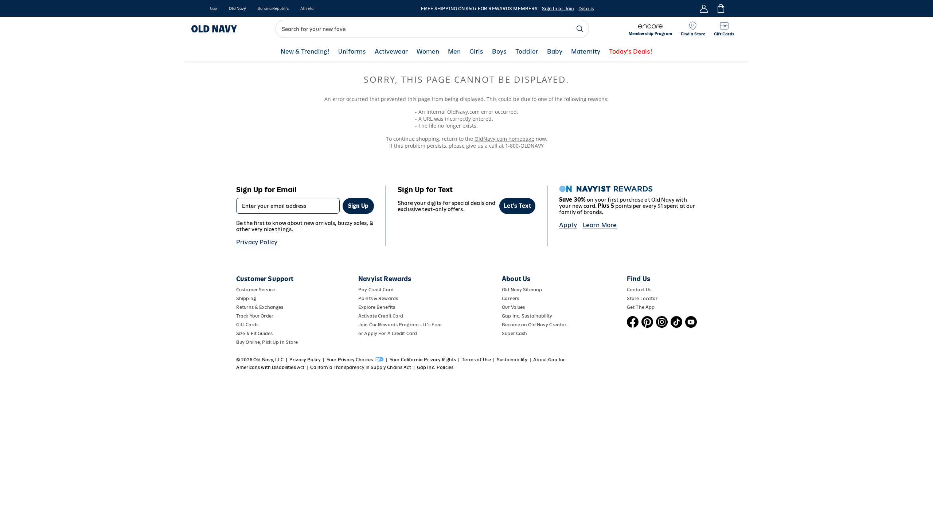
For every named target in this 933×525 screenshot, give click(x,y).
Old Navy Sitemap (522, 289)
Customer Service (255, 289)
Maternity (585, 51)
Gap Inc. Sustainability (527, 316)
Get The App (641, 307)
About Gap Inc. (550, 359)
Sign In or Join (558, 8)
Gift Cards (247, 324)
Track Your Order (254, 316)
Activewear (391, 51)
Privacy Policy (256, 242)
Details (586, 8)
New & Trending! (305, 51)
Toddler (526, 51)
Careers (510, 298)
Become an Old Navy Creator (534, 324)
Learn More (600, 225)
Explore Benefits (376, 307)
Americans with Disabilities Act (270, 367)
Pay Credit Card (376, 289)
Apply (568, 225)
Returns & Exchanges (259, 307)
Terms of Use (476, 359)
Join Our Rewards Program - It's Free (399, 324)
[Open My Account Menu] (703, 8)
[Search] (580, 29)
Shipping (246, 298)
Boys (499, 51)
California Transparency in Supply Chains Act (360, 367)
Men (454, 51)
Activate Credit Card (380, 316)
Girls (476, 51)
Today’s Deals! (630, 51)
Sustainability (512, 359)
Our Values (513, 307)
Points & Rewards (378, 298)
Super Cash (514, 333)
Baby (554, 51)
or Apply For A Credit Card (387, 333)
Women (428, 51)
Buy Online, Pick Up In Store (267, 342)
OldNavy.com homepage (504, 138)
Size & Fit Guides (254, 333)
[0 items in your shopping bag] (720, 8)
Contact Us (639, 289)
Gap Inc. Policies (435, 367)
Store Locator (642, 298)
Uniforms (352, 51)
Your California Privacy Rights (423, 359)
